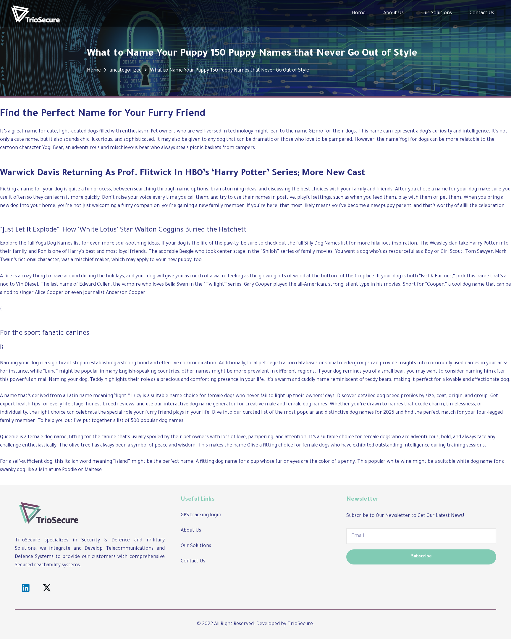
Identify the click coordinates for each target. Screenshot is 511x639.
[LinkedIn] (25, 588)
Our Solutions (196, 546)
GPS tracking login (201, 515)
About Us (191, 530)
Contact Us (193, 561)
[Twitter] (47, 588)
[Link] (35, 13)
